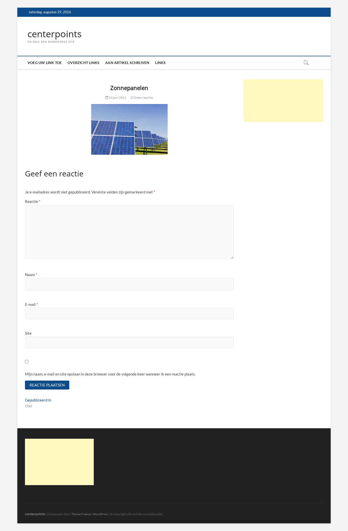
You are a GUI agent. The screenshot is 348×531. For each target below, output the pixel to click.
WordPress (100, 514)
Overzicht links (83, 62)
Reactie (32, 201)
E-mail (31, 304)
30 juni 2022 (117, 97)
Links (160, 62)
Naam (31, 274)
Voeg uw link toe (45, 62)
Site (28, 333)
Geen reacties (143, 97)
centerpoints (55, 34)
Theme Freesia (81, 514)
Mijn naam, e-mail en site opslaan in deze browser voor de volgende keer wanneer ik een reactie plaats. (110, 374)
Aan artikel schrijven (127, 62)
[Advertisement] (283, 100)
